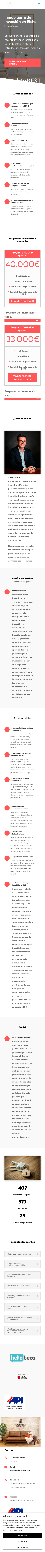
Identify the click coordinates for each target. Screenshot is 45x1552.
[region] (22, 1532)
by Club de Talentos (11, 26)
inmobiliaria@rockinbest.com (20, 1471)
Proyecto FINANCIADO (22, 300)
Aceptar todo (22, 1536)
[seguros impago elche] (22, 1384)
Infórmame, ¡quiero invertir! (18, 62)
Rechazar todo (22, 1547)
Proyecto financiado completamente (22, 377)
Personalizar (22, 1541)
